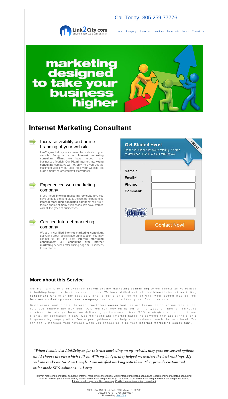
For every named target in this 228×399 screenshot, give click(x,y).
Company (131, 31)
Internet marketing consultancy (95, 376)
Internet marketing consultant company (57, 376)
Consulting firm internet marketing (136, 378)
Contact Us (198, 31)
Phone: (131, 184)
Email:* (131, 178)
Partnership (173, 31)
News (185, 31)
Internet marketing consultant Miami (58, 378)
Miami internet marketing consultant (133, 376)
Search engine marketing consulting (172, 376)
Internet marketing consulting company (93, 381)
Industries (145, 31)
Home (119, 31)
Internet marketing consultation (171, 378)
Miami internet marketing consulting (97, 378)
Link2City (121, 395)
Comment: (134, 191)
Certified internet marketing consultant (135, 381)
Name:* (131, 171)
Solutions (159, 31)
